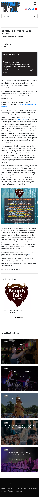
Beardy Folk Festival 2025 (12, 54)
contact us (33, 490)
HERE (30, 255)
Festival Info (19, 317)
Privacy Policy (18, 483)
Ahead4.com (19, 491)
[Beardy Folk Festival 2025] (17, 295)
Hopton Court (23, 119)
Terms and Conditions (7, 483)
